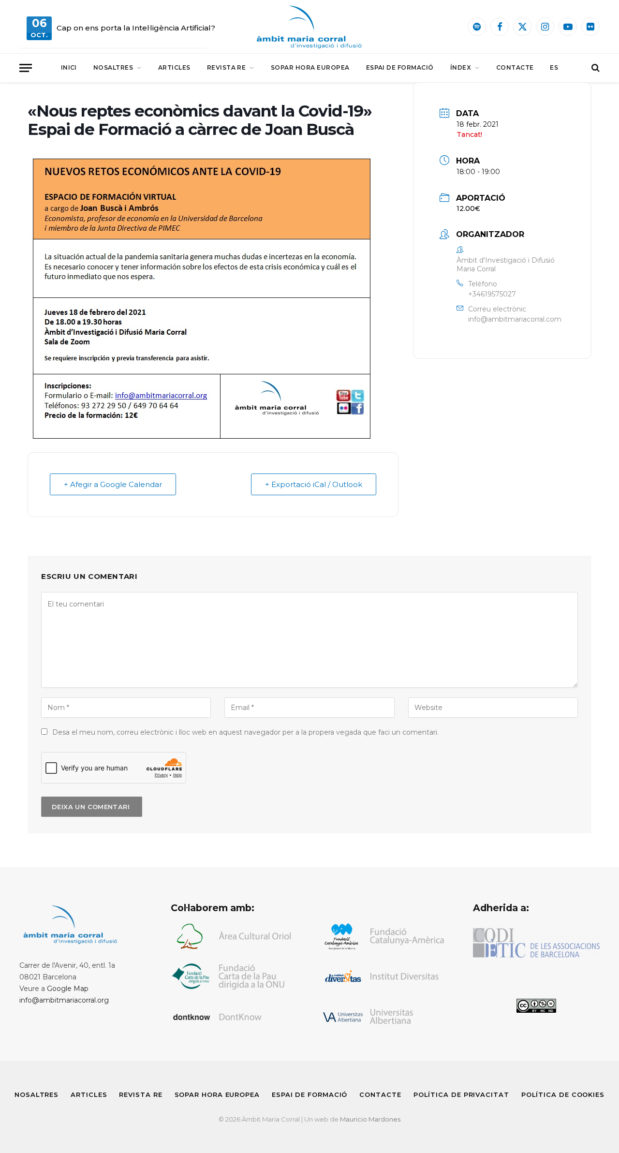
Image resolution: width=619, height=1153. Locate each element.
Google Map (67, 988)
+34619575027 (492, 294)
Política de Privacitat (461, 1094)
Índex (460, 67)
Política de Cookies (562, 1094)
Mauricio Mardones (370, 1119)
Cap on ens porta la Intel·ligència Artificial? (136, 27)
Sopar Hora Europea (310, 67)
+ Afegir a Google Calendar (113, 484)
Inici (69, 67)
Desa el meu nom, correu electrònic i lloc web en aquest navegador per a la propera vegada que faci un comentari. (245, 732)
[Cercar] (595, 68)
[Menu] (25, 68)
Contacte (515, 67)
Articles (174, 67)
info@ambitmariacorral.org (64, 1000)
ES (554, 67)
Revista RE (226, 67)
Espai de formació (400, 67)
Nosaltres (113, 67)
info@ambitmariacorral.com (514, 319)
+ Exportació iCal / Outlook (313, 484)
